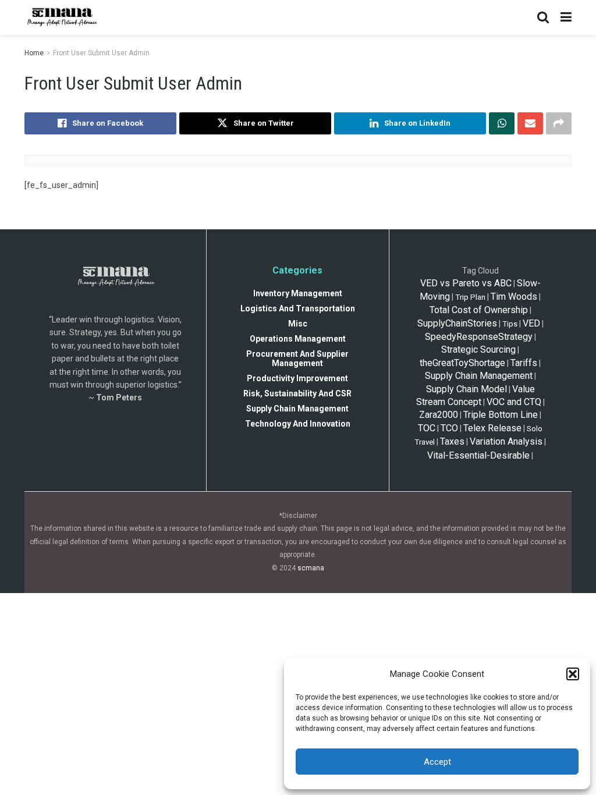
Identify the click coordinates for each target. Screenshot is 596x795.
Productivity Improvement (297, 378)
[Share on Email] (530, 123)
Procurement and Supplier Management (297, 358)
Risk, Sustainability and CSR (297, 393)
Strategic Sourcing (478, 349)
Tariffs (523, 362)
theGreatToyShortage (462, 362)
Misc (297, 323)
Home (34, 53)
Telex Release (492, 428)
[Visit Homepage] (61, 17)
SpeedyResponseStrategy (479, 336)
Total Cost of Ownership (479, 309)
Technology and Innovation (297, 423)
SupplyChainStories (457, 323)
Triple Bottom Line (500, 414)
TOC (426, 428)
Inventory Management (297, 293)
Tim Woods (514, 296)
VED (531, 323)
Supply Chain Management (297, 408)
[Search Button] (543, 17)
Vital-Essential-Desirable (478, 455)
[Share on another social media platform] (559, 123)
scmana (310, 568)
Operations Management (298, 338)
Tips (509, 324)
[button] (573, 674)
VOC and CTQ (514, 401)
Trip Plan (470, 297)
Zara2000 (438, 414)
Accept (437, 762)
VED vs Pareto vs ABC (466, 283)
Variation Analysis (506, 441)
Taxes (452, 441)
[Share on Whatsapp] (502, 123)
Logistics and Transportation (297, 308)
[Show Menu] (566, 17)
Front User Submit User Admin (101, 53)
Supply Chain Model (466, 389)
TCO (449, 428)
